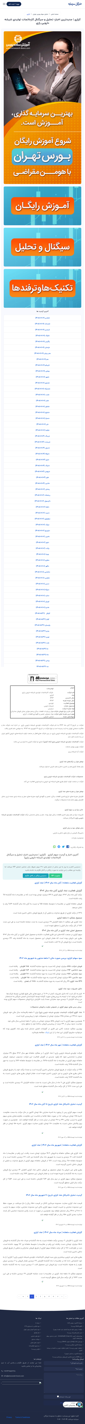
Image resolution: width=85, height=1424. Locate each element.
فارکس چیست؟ (35, 1349)
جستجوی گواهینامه (34, 1346)
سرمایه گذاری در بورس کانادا (74, 1323)
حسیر (42, 583)
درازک (42, 524)
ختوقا (42, 453)
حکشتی (42, 571)
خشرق (42, 412)
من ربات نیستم (64, 1396)
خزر (42, 424)
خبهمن (42, 471)
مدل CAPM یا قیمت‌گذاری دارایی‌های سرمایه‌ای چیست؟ (67, 1357)
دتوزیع (42, 530)
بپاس (42, 660)
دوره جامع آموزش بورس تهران (32, 1329)
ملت (42, 642)
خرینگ (42, 436)
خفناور (42, 406)
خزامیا (43, 430)
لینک (46, 1032)
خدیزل (42, 447)
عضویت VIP (55, 875)
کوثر (42, 619)
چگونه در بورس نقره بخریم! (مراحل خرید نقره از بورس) (67, 1329)
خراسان (42, 347)
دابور (42, 542)
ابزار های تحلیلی (35, 1336)
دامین (42, 536)
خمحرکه (42, 388)
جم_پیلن (42, 353)
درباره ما (37, 1323)
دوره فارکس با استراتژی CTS (32, 1326)
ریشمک (42, 495)
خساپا (43, 418)
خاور (42, 477)
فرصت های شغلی (35, 1343)
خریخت (42, 441)
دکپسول (42, 501)
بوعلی (43, 371)
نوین (42, 636)
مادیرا (42, 607)
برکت (42, 548)
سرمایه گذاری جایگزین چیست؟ (73, 1345)
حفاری (42, 560)
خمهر (42, 376)
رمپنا (42, 554)
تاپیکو (42, 365)
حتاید (42, 595)
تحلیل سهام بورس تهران (40, 14)
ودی (42, 631)
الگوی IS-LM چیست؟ (76, 1326)
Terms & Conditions (22, 1417)
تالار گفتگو (37, 1333)
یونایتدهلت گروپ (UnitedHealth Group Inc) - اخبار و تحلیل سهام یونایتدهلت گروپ (64, 1337)
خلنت (42, 394)
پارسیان (42, 625)
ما (42, 648)
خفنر (42, 400)
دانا (42, 654)
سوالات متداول (36, 1339)
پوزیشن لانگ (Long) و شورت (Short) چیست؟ (69, 1342)
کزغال (42, 613)
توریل (42, 601)
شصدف (42, 323)
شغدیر (42, 317)
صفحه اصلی (54, 14)
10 (23, 1296)
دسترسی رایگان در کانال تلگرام (35, 875)
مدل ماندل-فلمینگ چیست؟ (74, 1333)
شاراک (43, 335)
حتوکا (42, 589)
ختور (42, 459)
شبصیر (42, 329)
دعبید (42, 512)
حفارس (42, 577)
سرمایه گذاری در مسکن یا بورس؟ (73, 1354)
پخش (42, 489)
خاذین (42, 483)
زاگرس (42, 341)
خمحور (42, 382)
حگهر (42, 566)
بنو (42, 666)
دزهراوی (42, 518)
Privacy (9, 1417)
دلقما (42, 506)
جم (42, 359)
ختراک (42, 465)
